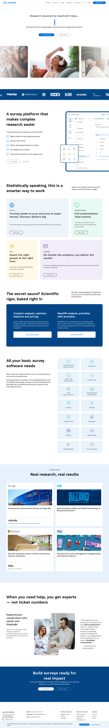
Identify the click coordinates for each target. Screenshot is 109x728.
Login (89, 2)
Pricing (62, 2)
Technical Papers (80, 716)
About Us (94, 718)
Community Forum (80, 720)
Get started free (46, 35)
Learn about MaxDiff (76, 335)
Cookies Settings (95, 724)
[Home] (9, 2)
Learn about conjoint (32, 335)
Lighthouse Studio (65, 714)
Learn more (25, 161)
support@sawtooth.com (37, 712)
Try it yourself (13, 161)
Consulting (63, 718)
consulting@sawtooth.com (39, 714)
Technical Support (80, 714)
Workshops (79, 718)
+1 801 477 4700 (8, 719)
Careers (94, 716)
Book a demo (63, 35)
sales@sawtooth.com (35, 717)
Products (47, 2)
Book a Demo (99, 2)
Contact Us (94, 714)
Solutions (55, 2)
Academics (69, 2)
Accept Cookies (84, 724)
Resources (78, 2)
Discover (63, 716)
